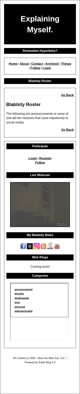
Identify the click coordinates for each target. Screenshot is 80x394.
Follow (35, 68)
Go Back (67, 95)
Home (13, 63)
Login (47, 68)
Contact (37, 63)
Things (66, 63)
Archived (52, 63)
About (24, 63)
